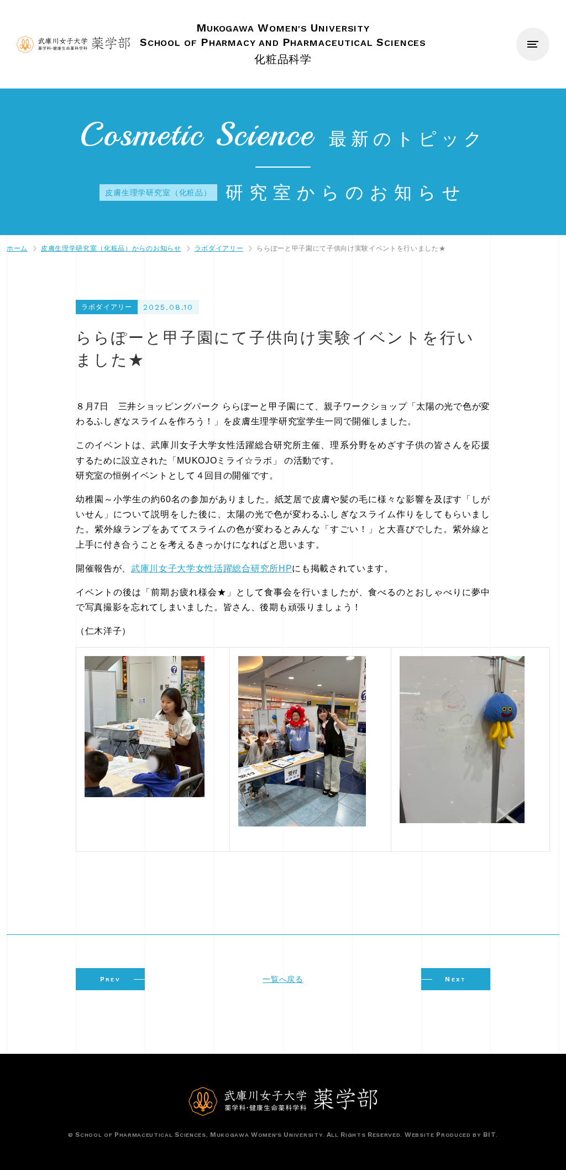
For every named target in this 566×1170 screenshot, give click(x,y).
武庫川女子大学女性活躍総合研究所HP (211, 568)
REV (110, 979)
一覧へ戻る (283, 979)
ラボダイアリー (219, 248)
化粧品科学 (283, 43)
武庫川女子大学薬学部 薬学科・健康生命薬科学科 (73, 44)
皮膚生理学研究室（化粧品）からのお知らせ (111, 248)
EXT (456, 979)
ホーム (17, 248)
